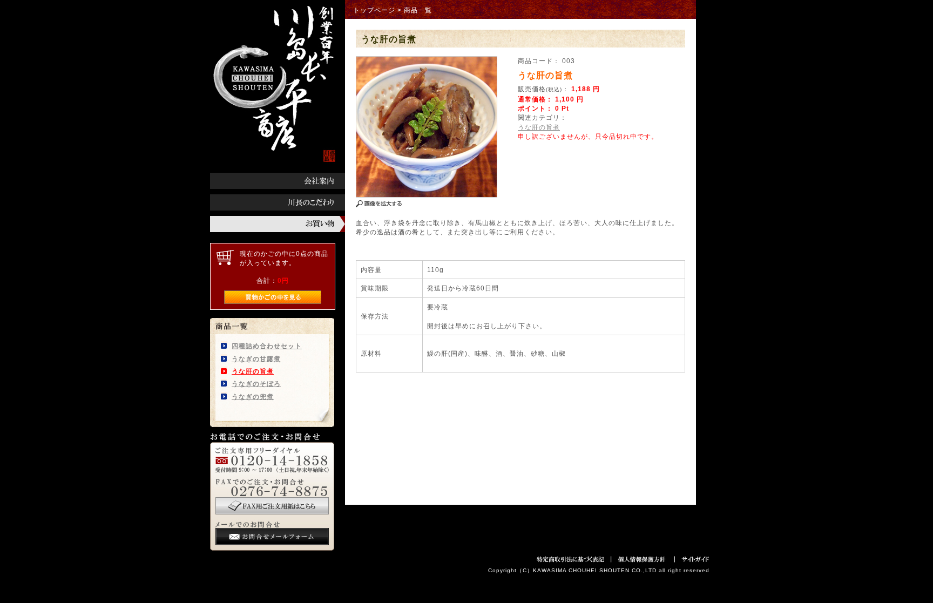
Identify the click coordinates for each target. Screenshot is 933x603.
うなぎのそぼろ (256, 383)
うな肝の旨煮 (253, 371)
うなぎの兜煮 (253, 396)
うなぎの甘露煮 (256, 358)
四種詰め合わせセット (267, 345)
